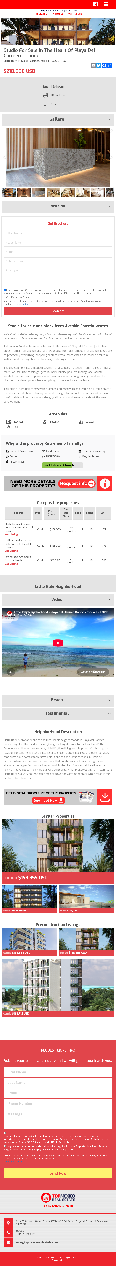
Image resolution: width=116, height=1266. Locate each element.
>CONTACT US (41, 14)
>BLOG (78, 14)
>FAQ (69, 14)
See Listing (11, 534)
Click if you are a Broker (18, 297)
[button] (111, 131)
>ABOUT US (57, 14)
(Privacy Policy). (14, 1161)
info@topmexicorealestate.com (37, 1242)
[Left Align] (95, 4)
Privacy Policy (21, 304)
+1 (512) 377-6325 (25, 1234)
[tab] (58, 120)
